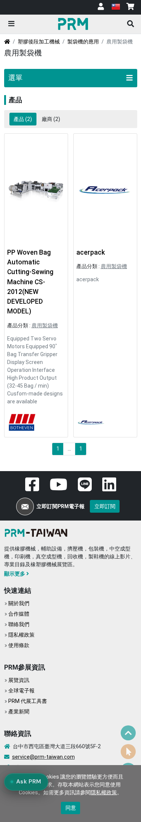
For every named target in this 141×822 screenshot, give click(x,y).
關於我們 (18, 603)
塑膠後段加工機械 (39, 42)
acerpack (90, 252)
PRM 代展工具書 (27, 701)
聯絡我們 (18, 624)
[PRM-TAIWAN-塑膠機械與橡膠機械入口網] (37, 532)
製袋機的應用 (83, 42)
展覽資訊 (18, 680)
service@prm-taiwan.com (43, 757)
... (69, 449)
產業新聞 (18, 712)
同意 (70, 808)
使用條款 (18, 645)
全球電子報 (21, 691)
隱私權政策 (21, 635)
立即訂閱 (104, 506)
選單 (15, 77)
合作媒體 (18, 614)
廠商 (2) (51, 119)
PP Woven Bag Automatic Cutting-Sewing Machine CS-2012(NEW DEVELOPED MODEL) (30, 282)
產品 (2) (23, 119)
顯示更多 (14, 574)
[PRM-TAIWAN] (74, 24)
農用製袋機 (45, 325)
